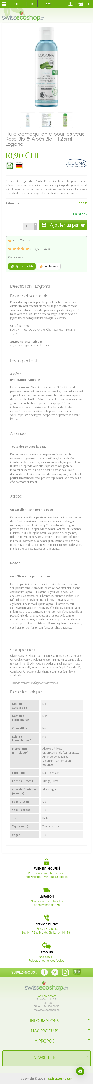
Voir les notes (16, 257)
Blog (48, 3)
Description (21, 286)
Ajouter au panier (67, 225)
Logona (42, 286)
